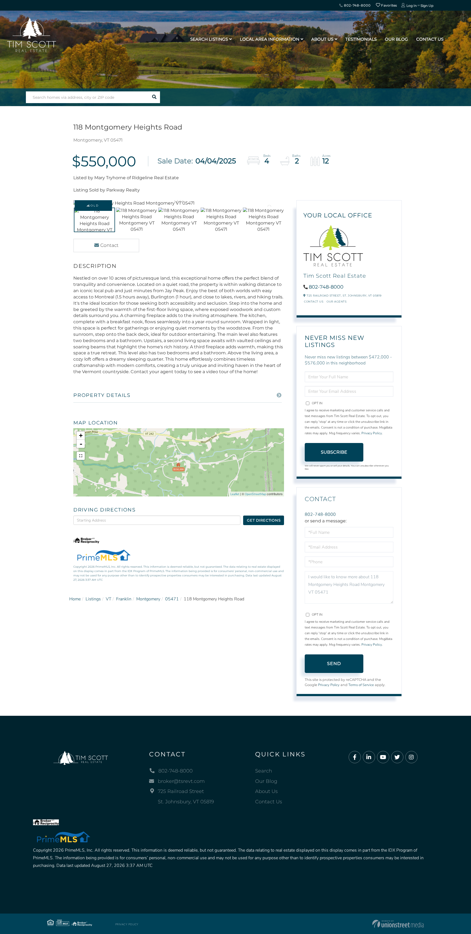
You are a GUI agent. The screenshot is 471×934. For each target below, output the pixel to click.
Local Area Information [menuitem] (269, 39)
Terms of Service (361, 684)
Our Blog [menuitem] (396, 39)
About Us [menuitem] (322, 39)
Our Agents (336, 301)
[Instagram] (411, 757)
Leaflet (234, 494)
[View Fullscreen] (81, 456)
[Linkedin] (369, 757)
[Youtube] (383, 757)
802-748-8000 (356, 5)
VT (108, 599)
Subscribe (334, 452)
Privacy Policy (371, 433)
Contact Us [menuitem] (429, 39)
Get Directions (263, 520)
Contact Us (313, 301)
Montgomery (148, 599)
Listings (93, 599)
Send (334, 663)
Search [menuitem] (263, 771)
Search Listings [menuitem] (209, 39)
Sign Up (427, 6)
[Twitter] (397, 757)
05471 (172, 599)
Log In (411, 6)
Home (75, 599)
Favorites (388, 5)
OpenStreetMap (255, 494)
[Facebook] (355, 757)
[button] (154, 97)
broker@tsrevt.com (181, 781)
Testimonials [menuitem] (361, 39)
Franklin (123, 599)
